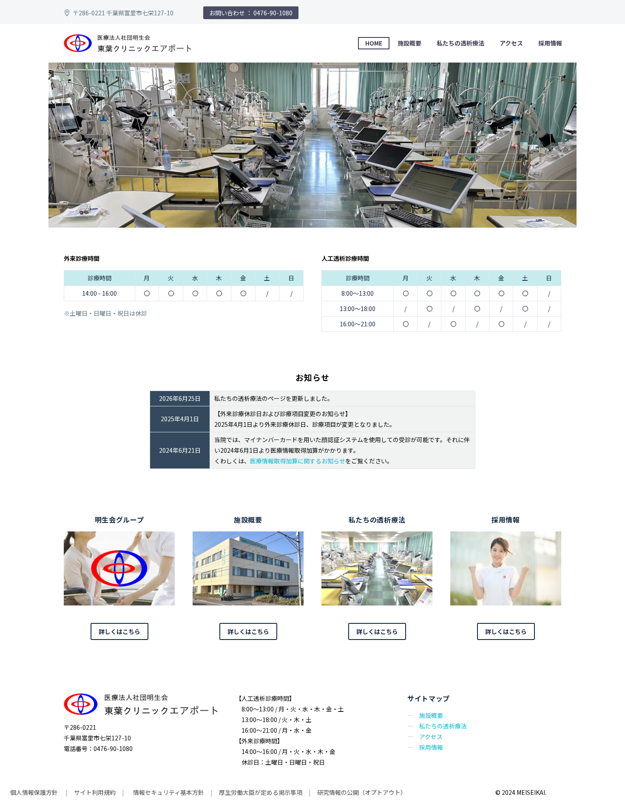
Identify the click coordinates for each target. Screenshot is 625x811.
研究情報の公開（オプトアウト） (361, 792)
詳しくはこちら (119, 631)
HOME (373, 43)
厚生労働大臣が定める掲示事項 (260, 792)
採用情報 (550, 43)
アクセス (511, 43)
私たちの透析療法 (460, 43)
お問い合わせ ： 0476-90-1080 (251, 13)
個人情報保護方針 (34, 792)
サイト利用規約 (94, 792)
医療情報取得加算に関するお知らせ (297, 461)
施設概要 (409, 43)
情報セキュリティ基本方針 (168, 792)
